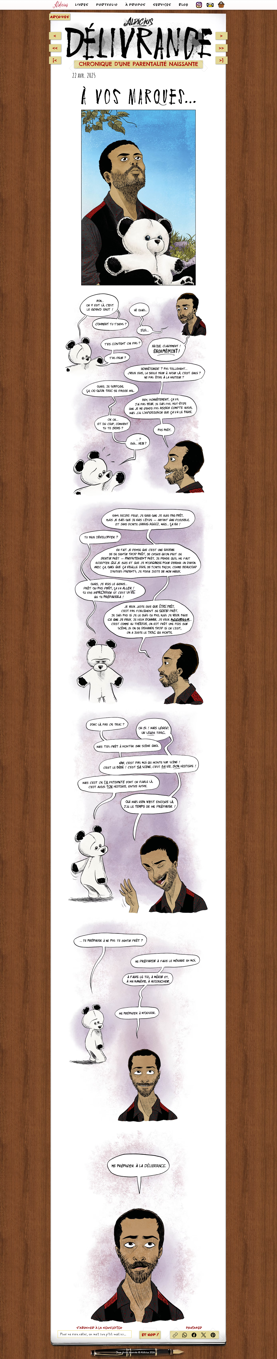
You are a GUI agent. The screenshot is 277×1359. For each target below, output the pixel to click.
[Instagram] (199, 5)
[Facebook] (194, 1335)
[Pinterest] (213, 1335)
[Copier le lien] (175, 1335)
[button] (210, 5)
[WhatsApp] (184, 1335)
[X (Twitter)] (203, 1335)
